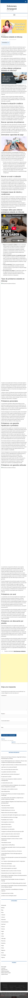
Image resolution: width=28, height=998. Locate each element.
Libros (2, 936)
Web (2, 727)
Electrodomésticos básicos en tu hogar (9, 817)
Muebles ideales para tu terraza (8, 810)
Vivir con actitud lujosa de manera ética (9, 769)
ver (8, 42)
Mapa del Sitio (4, 969)
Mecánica (3, 943)
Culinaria (3, 914)
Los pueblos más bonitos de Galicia (8, 771)
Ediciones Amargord (12, 7)
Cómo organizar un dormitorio (7, 822)
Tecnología (3, 955)
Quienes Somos (4, 974)
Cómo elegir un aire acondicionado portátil (10, 836)
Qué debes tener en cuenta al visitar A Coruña (11, 870)
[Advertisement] (14, 668)
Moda (2, 945)
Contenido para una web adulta (7, 829)
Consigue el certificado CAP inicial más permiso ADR (12, 831)
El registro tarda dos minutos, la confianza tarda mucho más (14, 764)
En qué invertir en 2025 (6, 776)
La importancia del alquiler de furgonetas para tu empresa (13, 814)
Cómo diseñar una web (6, 842)
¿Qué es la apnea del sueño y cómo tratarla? (10, 833)
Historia (3, 929)
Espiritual (3, 924)
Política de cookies (5, 971)
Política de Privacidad (5, 972)
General (3, 926)
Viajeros (3, 957)
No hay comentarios (12, 39)
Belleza (2, 907)
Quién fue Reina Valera (6, 824)
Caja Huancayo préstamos (20, 651)
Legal (2, 933)
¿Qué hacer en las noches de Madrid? (9, 767)
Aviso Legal (3, 966)
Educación (3, 919)
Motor (2, 947)
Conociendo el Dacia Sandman (7, 807)
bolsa (2, 912)
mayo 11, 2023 (4, 39)
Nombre (3, 713)
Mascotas (3, 940)
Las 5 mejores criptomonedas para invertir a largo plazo (13, 861)
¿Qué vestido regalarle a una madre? (9, 868)
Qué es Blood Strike (5, 791)
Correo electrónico (5, 720)
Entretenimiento (4, 921)
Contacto (3, 968)
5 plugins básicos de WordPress (8, 844)
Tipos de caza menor (5, 805)
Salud (2, 952)
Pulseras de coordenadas (6, 863)
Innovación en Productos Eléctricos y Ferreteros (11, 851)
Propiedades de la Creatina (7, 819)
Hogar (2, 931)
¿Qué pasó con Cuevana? (6, 826)
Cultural (3, 917)
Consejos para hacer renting (7, 893)
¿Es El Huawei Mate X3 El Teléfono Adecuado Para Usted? (13, 883)
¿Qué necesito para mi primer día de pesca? (10, 774)
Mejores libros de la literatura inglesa (9, 812)
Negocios (3, 34)
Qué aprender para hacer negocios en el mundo (11, 873)
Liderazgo (3, 938)
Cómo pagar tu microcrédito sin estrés (9, 789)
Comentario (4, 695)
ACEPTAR (14, 997)
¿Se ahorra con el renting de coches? (8, 895)
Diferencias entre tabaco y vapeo (8, 866)
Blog (2, 910)
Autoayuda (3, 905)
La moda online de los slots (7, 782)
